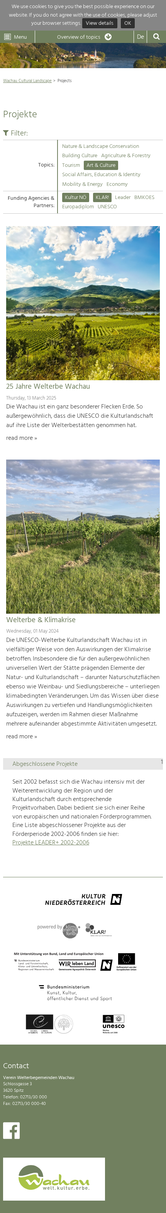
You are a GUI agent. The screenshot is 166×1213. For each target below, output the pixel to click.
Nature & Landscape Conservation (100, 146)
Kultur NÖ (75, 197)
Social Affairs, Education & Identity (101, 174)
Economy (117, 184)
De (140, 37)
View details (99, 23)
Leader (122, 197)
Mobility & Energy (82, 184)
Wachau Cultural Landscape (27, 80)
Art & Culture (100, 165)
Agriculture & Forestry (126, 155)
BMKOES (144, 197)
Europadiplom (78, 206)
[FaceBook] (11, 1132)
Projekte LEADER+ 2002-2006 (50, 843)
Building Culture (79, 155)
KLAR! (102, 197)
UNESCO (107, 206)
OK (127, 23)
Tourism (71, 165)
